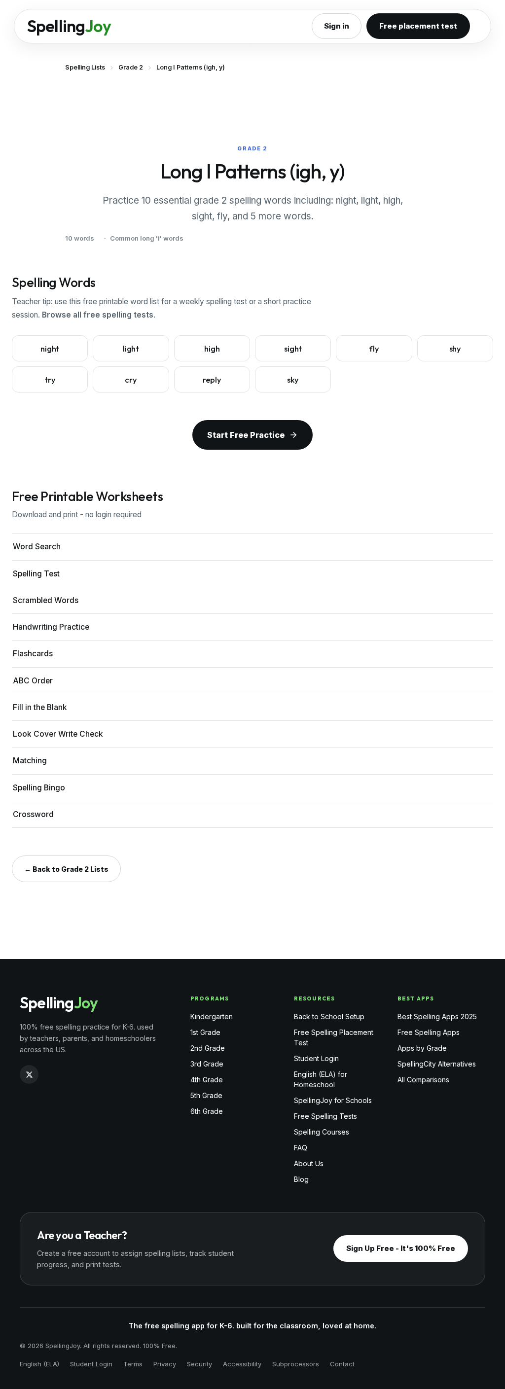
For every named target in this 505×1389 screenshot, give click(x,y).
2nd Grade (207, 1048)
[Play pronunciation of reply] (242, 375)
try (50, 379)
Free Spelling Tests (325, 1116)
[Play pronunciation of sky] (323, 375)
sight (293, 348)
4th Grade (206, 1079)
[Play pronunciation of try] (80, 375)
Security (199, 1364)
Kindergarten (211, 1016)
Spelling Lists (85, 67)
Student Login (316, 1058)
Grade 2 (130, 67)
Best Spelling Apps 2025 (437, 1016)
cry (131, 379)
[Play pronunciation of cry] (161, 375)
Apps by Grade (422, 1048)
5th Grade (206, 1095)
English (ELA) (39, 1364)
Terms (133, 1364)
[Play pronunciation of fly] (404, 344)
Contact (342, 1364)
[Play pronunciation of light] (161, 344)
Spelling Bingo (39, 787)
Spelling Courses (321, 1132)
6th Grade (206, 1111)
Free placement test (418, 26)
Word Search (37, 546)
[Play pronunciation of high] (242, 344)
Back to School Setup (329, 1016)
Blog (301, 1179)
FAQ (300, 1147)
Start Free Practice (246, 435)
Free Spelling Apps (428, 1032)
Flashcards (33, 653)
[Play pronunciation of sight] (323, 344)
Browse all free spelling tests (97, 315)
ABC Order (33, 680)
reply (212, 379)
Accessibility (242, 1364)
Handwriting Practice (51, 627)
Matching (30, 760)
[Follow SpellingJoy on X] (29, 1074)
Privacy (164, 1364)
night (49, 348)
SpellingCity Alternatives (436, 1064)
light (131, 348)
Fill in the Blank (40, 707)
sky (293, 379)
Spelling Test (36, 573)
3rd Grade (206, 1064)
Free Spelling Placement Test (333, 1037)
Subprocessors (295, 1364)
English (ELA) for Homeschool (320, 1079)
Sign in (336, 26)
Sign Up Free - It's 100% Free (400, 1248)
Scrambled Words (45, 600)
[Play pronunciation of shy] (485, 344)
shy (455, 348)
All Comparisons (423, 1079)
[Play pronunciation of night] (80, 344)
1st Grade (205, 1032)
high (211, 348)
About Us (309, 1163)
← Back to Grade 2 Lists (66, 869)
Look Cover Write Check (58, 734)
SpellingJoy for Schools (333, 1100)
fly (374, 348)
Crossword (33, 814)
